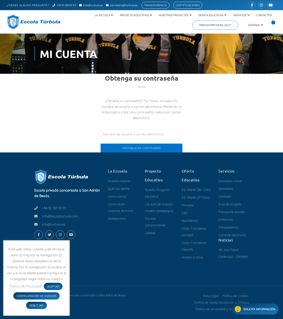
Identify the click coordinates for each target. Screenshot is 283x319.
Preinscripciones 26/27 (215, 25)
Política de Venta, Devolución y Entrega (221, 302)
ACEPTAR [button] (53, 286)
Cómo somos (117, 196)
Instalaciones (117, 218)
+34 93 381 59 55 (66, 5)
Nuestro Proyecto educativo (157, 193)
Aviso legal (210, 296)
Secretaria (225, 189)
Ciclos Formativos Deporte (194, 246)
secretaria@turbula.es (124, 5)
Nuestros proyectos (174, 15)
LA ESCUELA (102, 15)
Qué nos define (119, 189)
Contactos (264, 15)
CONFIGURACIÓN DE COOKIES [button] (36, 296)
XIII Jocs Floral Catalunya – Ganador (233, 253)
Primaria (187, 205)
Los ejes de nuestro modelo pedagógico (159, 207)
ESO (185, 213)
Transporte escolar (231, 212)
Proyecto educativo (134, 15)
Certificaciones (188, 5)
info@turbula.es (93, 5)
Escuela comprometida (155, 221)
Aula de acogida (229, 204)
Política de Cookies (236, 296)
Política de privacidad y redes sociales (222, 309)
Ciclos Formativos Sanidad (194, 231)
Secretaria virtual (230, 181)
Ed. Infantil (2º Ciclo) (195, 197)
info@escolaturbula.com (60, 216)
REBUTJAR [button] (36, 305)
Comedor (224, 196)
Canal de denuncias (232, 235)
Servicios (240, 15)
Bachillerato (190, 221)
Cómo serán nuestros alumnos (120, 207)
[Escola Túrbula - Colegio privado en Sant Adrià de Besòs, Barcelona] (34, 22)
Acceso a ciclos (192, 257)
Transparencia (155, 5)
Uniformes (225, 220)
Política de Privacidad (26, 286)
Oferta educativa (211, 15)
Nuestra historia (119, 181)
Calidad (150, 233)
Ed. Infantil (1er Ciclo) (196, 190)
